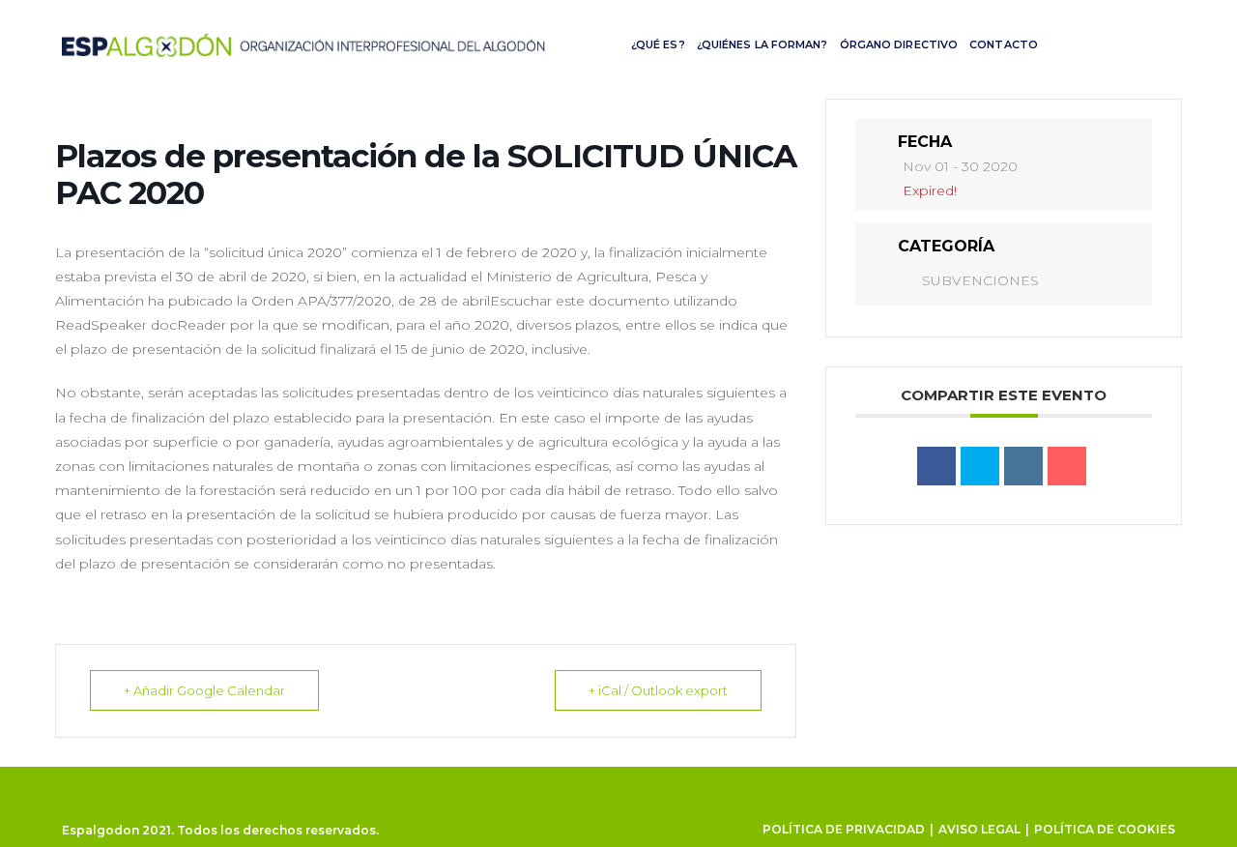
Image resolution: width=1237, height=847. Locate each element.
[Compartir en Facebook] (936, 466)
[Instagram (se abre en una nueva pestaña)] (1133, 42)
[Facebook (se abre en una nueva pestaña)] (1100, 42)
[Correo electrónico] (1067, 466)
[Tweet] (980, 466)
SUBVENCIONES (980, 280)
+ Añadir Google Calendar (204, 690)
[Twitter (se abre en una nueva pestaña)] (1067, 42)
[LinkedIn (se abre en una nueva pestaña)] (1166, 42)
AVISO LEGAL (979, 829)
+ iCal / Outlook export (658, 690)
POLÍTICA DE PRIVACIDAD (843, 829)
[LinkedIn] (1023, 466)
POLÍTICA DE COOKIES (1104, 829)
